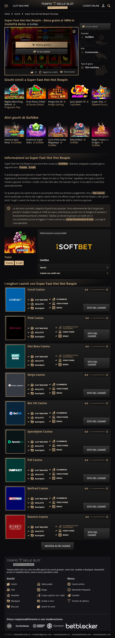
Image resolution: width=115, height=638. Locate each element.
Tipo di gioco (87, 64)
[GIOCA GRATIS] (58, 91)
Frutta (23, 167)
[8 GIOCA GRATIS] (14, 129)
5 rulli (32, 167)
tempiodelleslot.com (81, 634)
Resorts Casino (37, 517)
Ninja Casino (36, 375)
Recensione (69, 71)
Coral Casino (36, 289)
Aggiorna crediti (50, 72)
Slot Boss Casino (38, 346)
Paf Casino (34, 460)
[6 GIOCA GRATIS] (80, 91)
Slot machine (21, 5)
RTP (82, 48)
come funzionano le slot (79, 219)
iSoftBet (63, 163)
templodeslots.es (62, 634)
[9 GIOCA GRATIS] (101, 129)
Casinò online (91, 5)
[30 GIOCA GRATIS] (14, 91)
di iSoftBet (32, 24)
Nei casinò (98, 192)
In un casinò (91, 26)
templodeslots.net (101, 634)
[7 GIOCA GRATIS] (36, 91)
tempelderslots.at (22, 634)
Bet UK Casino (37, 403)
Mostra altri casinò (57, 546)
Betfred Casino (37, 488)
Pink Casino (35, 318)
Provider (85, 33)
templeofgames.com (42, 634)
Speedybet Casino (39, 431)
